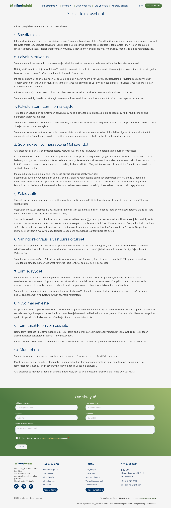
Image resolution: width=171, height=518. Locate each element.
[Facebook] (16, 486)
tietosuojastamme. (148, 498)
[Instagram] (31, 486)
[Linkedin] (23, 486)
